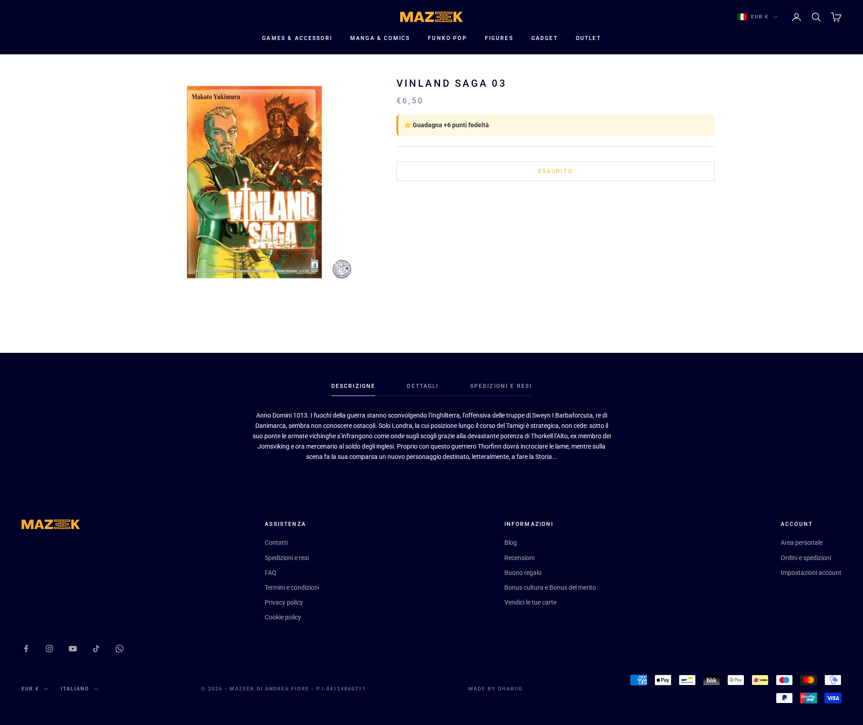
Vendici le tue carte (530, 602)
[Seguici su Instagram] (49, 648)
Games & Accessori (297, 38)
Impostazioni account (811, 572)
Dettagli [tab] (422, 386)
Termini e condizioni (292, 587)
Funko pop (447, 38)
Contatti (276, 542)
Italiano (75, 689)
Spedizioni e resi (287, 557)
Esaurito (556, 171)
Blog (510, 542)
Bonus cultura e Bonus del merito (550, 587)
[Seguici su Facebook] (26, 648)
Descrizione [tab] (353, 386)
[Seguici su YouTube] (72, 648)
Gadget (544, 38)
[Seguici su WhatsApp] (119, 648)
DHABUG (510, 689)
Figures (499, 38)
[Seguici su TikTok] (96, 648)
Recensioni (519, 557)
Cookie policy (283, 617)
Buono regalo (523, 572)
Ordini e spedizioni (806, 557)
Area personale (802, 542)
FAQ (270, 572)
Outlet (588, 38)
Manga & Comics (380, 38)
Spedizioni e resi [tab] (501, 386)
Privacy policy (284, 602)
